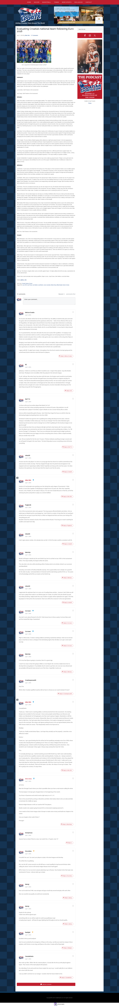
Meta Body (28, 779)
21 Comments (34, 35)
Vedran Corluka (66, 285)
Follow (89, 103)
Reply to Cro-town (68, 623)
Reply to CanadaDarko (67, 977)
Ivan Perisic (29, 285)
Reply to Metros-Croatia (66, 356)
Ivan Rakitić (35, 285)
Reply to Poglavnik (67, 525)
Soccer (30, 283)
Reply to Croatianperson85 (66, 693)
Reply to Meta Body (67, 824)
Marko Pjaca (53, 285)
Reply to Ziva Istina (67, 875)
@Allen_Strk (24, 280)
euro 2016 (25, 285)
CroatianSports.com (59, 997)
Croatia (23, 283)
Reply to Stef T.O (68, 447)
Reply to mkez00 (68, 471)
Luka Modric (40, 285)
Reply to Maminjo (68, 577)
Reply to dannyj (68, 897)
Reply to (70, 842)
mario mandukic (47, 285)
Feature (27, 283)
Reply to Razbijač (68, 948)
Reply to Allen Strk (67, 496)
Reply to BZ (69, 390)
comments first (70, 294)
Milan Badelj (59, 285)
